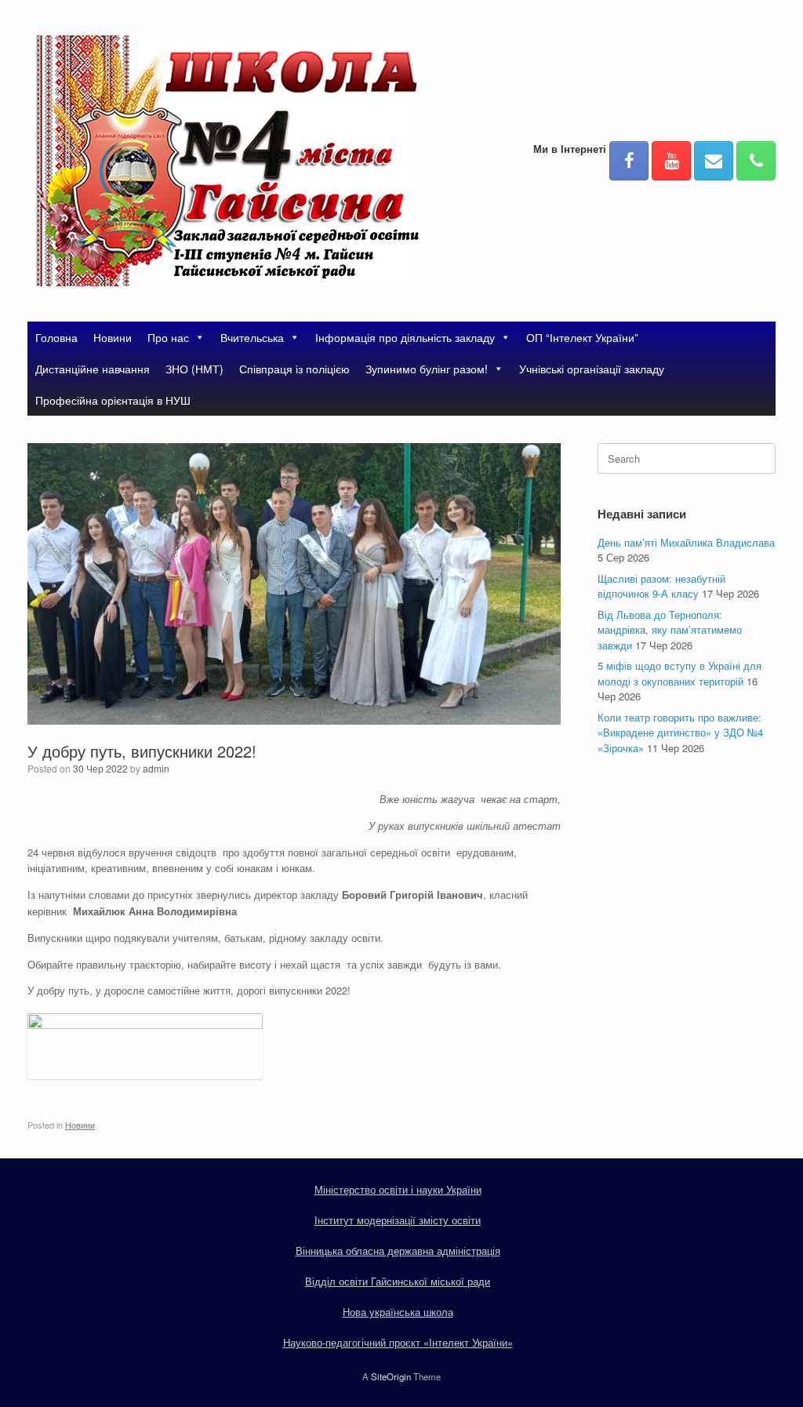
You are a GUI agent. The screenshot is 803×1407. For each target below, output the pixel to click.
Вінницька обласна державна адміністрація (398, 1250)
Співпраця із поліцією (294, 368)
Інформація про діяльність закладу (405, 337)
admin (156, 768)
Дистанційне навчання (92, 368)
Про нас (168, 337)
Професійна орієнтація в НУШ (113, 400)
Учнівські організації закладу (591, 368)
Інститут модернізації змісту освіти (397, 1219)
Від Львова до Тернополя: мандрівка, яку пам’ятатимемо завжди (670, 630)
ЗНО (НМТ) (194, 368)
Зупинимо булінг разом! (426, 368)
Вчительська (252, 337)
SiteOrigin (391, 1376)
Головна (56, 337)
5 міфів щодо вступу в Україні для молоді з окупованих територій (679, 673)
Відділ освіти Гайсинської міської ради (397, 1281)
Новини (112, 337)
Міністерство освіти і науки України (397, 1189)
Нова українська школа (398, 1311)
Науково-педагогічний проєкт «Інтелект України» (398, 1342)
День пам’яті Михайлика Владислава (686, 542)
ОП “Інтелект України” (582, 337)
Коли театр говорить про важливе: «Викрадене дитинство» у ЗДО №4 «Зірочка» (680, 732)
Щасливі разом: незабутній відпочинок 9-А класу (661, 586)
